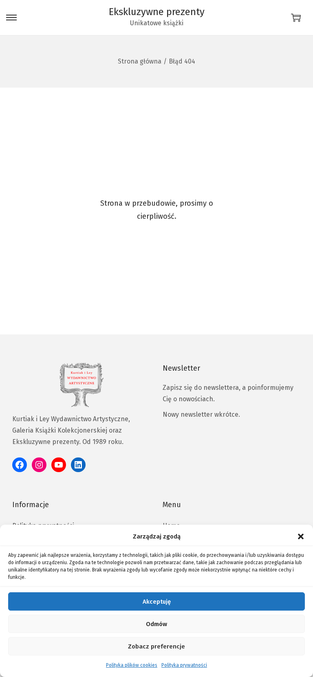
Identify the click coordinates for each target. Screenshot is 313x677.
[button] (301, 536)
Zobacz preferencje (156, 646)
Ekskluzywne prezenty (157, 12)
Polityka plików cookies (131, 665)
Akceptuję (157, 601)
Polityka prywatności (184, 665)
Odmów (156, 624)
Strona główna (139, 61)
